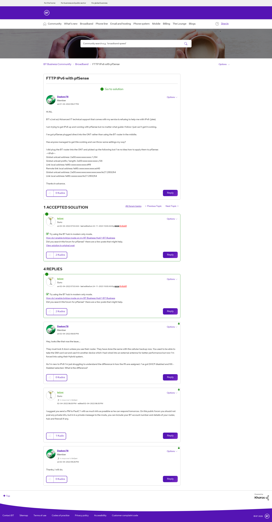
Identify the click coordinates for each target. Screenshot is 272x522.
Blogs (192, 24)
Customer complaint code (125, 516)
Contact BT (8, 516)
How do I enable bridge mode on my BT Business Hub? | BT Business (80, 238)
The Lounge (179, 24)
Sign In (225, 24)
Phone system (141, 24)
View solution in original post (60, 246)
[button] (50, 193)
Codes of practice (60, 516)
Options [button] (223, 64)
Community (55, 24)
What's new (70, 24)
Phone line (102, 24)
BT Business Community (57, 64)
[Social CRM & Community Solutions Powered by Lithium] (262, 497)
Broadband (86, 24)
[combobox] (136, 43)
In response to (69, 400)
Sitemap (24, 516)
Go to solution (114, 89)
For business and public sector (73, 3)
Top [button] (8, 496)
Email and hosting (120, 24)
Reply (170, 193)
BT (267, 516)
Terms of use (40, 516)
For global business (99, 3)
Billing (166, 24)
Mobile (156, 24)
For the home (49, 3)
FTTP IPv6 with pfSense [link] (106, 64)
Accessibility (100, 516)
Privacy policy (82, 516)
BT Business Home (46, 12)
